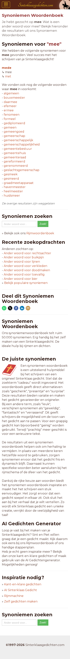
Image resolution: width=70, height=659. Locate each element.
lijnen (22, 261)
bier (21, 279)
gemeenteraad (15, 157)
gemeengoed (14, 131)
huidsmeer (12, 195)
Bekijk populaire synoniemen (26, 283)
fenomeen (11, 114)
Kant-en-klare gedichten (22, 584)
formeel (10, 119)
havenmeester (15, 187)
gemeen (10, 127)
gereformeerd (14, 161)
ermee (9, 110)
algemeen (11, 93)
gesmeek (11, 174)
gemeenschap (14, 136)
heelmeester (13, 191)
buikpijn (24, 257)
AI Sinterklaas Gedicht (20, 590)
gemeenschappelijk (18, 140)
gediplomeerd (14, 123)
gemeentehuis (15, 153)
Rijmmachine (14, 596)
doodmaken (27, 270)
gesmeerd (11, 178)
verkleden (25, 266)
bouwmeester (14, 97)
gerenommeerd (16, 166)
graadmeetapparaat (19, 183)
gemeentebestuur (18, 149)
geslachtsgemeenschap (21, 170)
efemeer (10, 106)
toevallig (24, 274)
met (8, 76)
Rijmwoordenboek (40, 233)
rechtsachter (27, 253)
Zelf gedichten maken (21, 601)
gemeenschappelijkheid (22, 144)
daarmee (10, 102)
